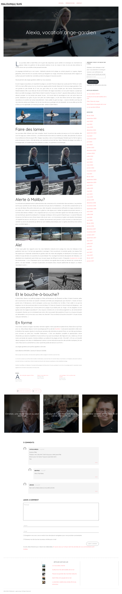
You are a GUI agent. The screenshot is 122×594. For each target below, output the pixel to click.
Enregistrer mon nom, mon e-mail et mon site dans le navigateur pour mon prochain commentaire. (53, 535)
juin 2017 (89, 246)
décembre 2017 (91, 229)
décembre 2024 (91, 130)
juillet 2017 (90, 243)
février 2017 (90, 258)
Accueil (61, 3)
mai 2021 (89, 174)
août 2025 (90, 121)
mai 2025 (89, 124)
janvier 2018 (90, 226)
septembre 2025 (91, 118)
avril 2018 (89, 220)
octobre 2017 (90, 235)
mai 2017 (89, 249)
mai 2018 (89, 217)
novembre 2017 (91, 232)
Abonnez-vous (93, 82)
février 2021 (90, 176)
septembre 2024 (91, 133)
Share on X (37, 390)
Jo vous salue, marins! (93, 94)
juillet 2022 (90, 156)
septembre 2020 (91, 179)
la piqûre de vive (75, 258)
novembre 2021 (91, 171)
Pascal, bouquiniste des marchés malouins (64, 574)
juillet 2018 (90, 214)
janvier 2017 (90, 261)
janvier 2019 (90, 200)
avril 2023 (90, 144)
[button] (29, 116)
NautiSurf (57, 329)
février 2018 (90, 223)
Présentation (70, 3)
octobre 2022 (91, 153)
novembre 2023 (91, 139)
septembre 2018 (91, 208)
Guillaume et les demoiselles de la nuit (63, 569)
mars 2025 (90, 127)
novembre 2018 (91, 206)
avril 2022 (90, 162)
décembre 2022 (91, 150)
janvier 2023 (90, 147)
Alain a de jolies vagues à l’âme (27, 375)
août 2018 (90, 211)
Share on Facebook (24, 390)
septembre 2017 (91, 238)
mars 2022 (90, 165)
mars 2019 (90, 197)
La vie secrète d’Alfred (93, 107)
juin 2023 (89, 142)
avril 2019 (89, 194)
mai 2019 (89, 191)
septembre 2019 (91, 182)
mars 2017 (90, 255)
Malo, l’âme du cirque (93, 101)
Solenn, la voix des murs (42, 375)
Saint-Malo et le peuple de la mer (96, 104)
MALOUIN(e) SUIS (11, 4)
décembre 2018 (91, 203)
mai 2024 (89, 136)
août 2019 (90, 185)
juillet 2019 (90, 188)
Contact (79, 3)
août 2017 (89, 240)
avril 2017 (89, 252)
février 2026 (90, 115)
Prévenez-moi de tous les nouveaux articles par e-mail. (40, 539)
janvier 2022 (90, 168)
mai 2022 (89, 159)
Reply (96, 462)
